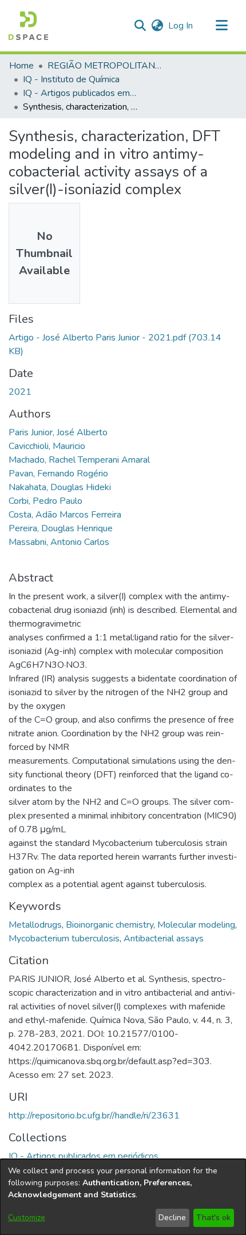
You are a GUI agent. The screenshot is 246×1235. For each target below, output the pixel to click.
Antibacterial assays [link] (164, 938)
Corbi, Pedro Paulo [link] (45, 501)
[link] (83, 1156)
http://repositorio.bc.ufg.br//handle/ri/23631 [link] (94, 1115)
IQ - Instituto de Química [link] (71, 79)
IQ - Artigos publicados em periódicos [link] (80, 93)
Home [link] (21, 65)
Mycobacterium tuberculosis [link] (64, 938)
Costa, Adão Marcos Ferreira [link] (65, 514)
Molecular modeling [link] (196, 925)
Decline (172, 1217)
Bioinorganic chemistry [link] (109, 925)
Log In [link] (181, 25)
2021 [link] (20, 392)
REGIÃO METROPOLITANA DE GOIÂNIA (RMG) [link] (104, 65)
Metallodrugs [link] (35, 925)
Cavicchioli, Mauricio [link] (47, 446)
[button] (28, 25)
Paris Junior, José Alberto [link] (58, 432)
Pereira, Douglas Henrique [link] (61, 528)
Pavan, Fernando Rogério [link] (58, 473)
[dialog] (123, 1197)
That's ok (213, 1217)
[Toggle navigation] (221, 26)
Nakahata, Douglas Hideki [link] (60, 487)
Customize (26, 1217)
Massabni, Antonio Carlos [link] (59, 542)
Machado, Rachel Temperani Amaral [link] (79, 460)
